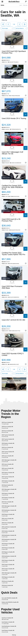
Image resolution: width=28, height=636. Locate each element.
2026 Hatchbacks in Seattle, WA (9, 557)
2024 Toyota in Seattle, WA (8, 435)
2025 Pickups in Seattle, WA (8, 548)
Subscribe (25, 5)
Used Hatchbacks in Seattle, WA (9, 627)
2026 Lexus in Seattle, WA (7, 519)
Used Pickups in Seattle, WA (8, 631)
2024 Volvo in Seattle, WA (7, 523)
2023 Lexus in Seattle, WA (7, 465)
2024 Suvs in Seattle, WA (7, 427)
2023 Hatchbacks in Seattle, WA (9, 511)
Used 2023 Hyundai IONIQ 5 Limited (12, 354)
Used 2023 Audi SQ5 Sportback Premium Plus (14, 52)
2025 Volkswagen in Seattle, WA (9, 460)
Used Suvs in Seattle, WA (7, 618)
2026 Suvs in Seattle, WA (7, 448)
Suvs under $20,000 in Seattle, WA (9, 598)
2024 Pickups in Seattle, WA (8, 515)
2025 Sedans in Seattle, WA (8, 481)
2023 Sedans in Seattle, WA (8, 498)
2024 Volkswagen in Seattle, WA (9, 506)
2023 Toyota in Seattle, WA (8, 477)
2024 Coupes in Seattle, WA (8, 565)
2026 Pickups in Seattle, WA (8, 561)
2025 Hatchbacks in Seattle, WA (9, 540)
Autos (2, 5)
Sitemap (14, 634)
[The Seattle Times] (14, 2)
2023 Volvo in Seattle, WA (7, 502)
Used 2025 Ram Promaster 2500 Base (12, 287)
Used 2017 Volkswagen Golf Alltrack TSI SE (12, 153)
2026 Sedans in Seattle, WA (8, 532)
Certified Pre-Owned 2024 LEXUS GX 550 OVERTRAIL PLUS (13, 86)
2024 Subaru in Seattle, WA (8, 494)
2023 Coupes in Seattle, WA (8, 569)
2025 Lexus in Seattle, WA (7, 469)
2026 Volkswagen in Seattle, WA (9, 573)
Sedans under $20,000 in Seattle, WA (10, 603)
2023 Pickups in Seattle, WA (8, 544)
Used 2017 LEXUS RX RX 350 (13, 320)
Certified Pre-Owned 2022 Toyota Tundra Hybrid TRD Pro (13, 253)
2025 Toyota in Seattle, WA (8, 440)
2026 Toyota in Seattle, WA (8, 452)
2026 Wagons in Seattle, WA (8, 578)
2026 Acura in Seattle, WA (7, 582)
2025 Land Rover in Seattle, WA (9, 527)
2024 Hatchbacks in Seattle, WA (9, 536)
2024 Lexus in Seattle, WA (7, 456)
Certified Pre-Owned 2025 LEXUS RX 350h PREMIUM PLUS (12, 187)
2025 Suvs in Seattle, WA (7, 423)
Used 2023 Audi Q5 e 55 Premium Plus (11, 220)
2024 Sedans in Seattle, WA (8, 444)
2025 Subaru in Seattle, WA (8, 473)
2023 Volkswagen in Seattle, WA (9, 490)
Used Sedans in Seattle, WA (8, 623)
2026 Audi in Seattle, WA (7, 586)
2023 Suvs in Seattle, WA (7, 431)
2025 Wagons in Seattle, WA (8, 552)
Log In (20, 5)
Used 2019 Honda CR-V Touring (14, 118)
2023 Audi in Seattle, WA (7, 486)
